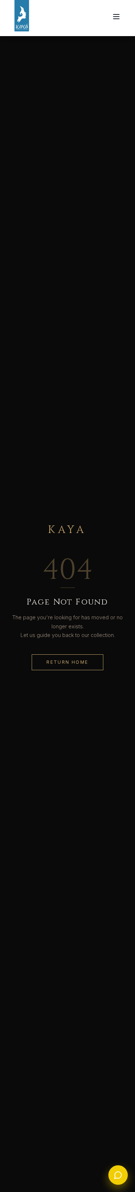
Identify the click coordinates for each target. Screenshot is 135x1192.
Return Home (67, 662)
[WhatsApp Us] (118, 1175)
